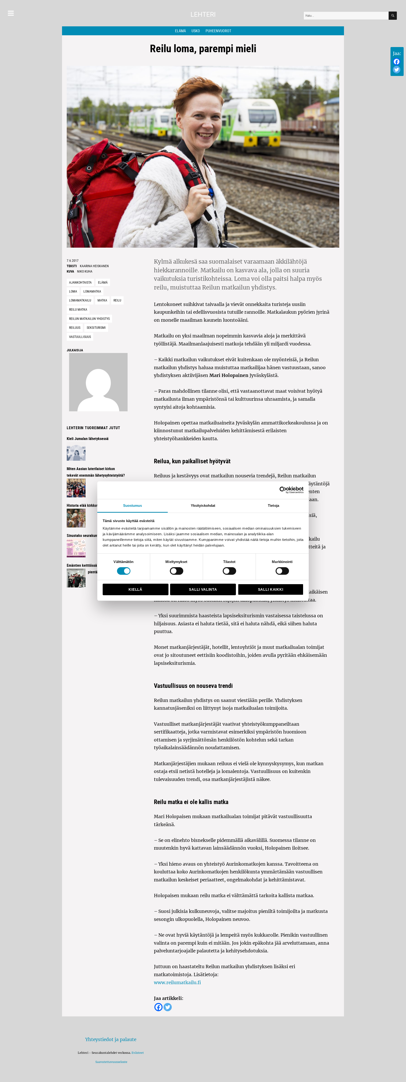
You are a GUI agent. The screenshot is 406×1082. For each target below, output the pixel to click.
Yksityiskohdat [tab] (203, 505)
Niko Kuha (84, 271)
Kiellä (135, 589)
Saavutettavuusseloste (110, 1062)
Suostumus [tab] (132, 505)
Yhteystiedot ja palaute (110, 1039)
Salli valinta (203, 589)
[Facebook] (396, 61)
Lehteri (203, 14)
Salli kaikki (270, 589)
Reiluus (74, 327)
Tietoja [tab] (273, 505)
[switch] (176, 571)
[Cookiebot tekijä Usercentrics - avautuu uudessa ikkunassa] (283, 490)
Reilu (117, 300)
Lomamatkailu (80, 300)
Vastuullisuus (80, 336)
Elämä (180, 30)
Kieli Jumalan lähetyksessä (88, 438)
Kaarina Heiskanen (94, 266)
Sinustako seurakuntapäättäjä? (90, 535)
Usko (195, 30)
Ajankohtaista (80, 282)
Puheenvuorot (218, 30)
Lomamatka (92, 291)
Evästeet (138, 1052)
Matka (102, 300)
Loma (73, 291)
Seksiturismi (96, 327)
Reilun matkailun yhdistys (89, 318)
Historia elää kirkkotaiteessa (89, 505)
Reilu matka (78, 309)
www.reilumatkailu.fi (177, 982)
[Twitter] (396, 69)
